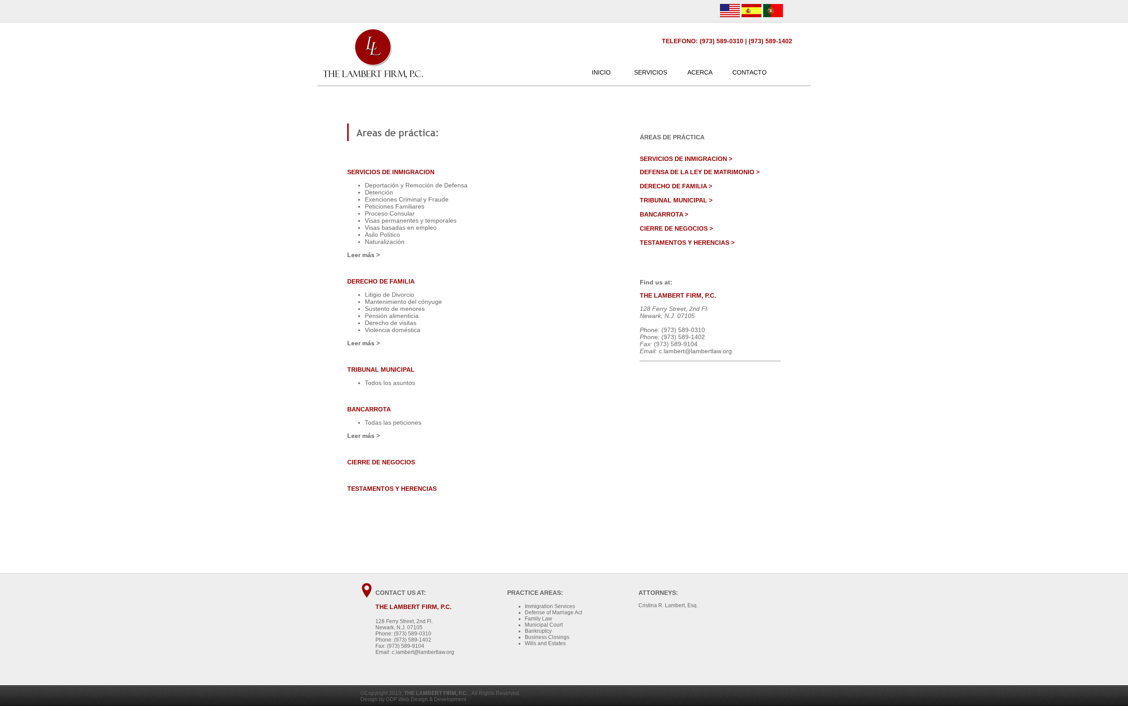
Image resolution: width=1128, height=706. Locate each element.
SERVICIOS (650, 72)
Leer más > (363, 254)
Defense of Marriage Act (553, 612)
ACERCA (699, 72)
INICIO (601, 72)
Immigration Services (550, 606)
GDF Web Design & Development (426, 699)
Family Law (538, 619)
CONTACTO (749, 72)
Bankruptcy (538, 631)
